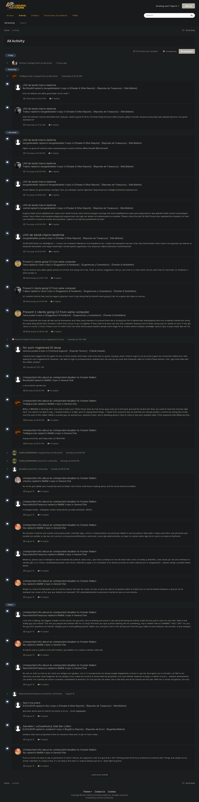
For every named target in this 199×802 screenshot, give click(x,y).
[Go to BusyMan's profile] (14, 469)
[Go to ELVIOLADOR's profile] (18, 704)
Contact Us (100, 791)
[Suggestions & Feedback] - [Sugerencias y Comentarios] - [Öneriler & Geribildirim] (94, 264)
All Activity (10, 23)
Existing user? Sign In (167, 6)
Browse (10, 15)
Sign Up (188, 6)
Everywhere (179, 15)
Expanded (188, 51)
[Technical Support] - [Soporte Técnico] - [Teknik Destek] (76, 351)
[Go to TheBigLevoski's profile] (14, 76)
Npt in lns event (31, 702)
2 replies (57, 278)
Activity (22, 15)
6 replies (55, 98)
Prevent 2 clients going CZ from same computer (49, 261)
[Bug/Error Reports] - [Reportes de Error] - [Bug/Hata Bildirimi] (95, 729)
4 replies (44, 716)
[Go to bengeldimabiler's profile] (18, 142)
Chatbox (35, 15)
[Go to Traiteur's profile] (18, 110)
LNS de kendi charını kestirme (39, 85)
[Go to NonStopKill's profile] (18, 87)
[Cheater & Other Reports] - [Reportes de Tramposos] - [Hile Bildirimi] (103, 88)
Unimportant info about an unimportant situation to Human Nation (59, 377)
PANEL (75, 15)
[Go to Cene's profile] (18, 263)
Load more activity (99, 774)
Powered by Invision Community (99, 798)
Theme (87, 791)
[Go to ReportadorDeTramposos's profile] (18, 503)
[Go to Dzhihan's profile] (14, 63)
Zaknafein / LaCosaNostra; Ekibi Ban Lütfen (47, 726)
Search (23, 23)
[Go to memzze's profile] (18, 349)
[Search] (192, 15)
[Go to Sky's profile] (18, 527)
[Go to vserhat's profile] (18, 207)
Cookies (112, 791)
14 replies (54, 390)
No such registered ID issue (52, 339)
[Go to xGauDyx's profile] (18, 480)
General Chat (67, 380)
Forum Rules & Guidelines (55, 15)
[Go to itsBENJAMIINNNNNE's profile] (14, 452)
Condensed (171, 51)
